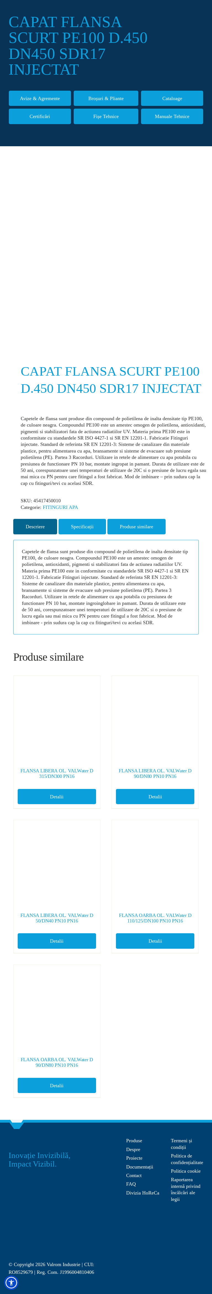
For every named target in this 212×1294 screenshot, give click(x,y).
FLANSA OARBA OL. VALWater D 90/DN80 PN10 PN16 (57, 1062)
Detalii (56, 796)
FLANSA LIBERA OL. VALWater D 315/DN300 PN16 (56, 773)
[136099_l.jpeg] (106, 256)
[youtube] (189, 1246)
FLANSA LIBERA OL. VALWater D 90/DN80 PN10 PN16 (155, 773)
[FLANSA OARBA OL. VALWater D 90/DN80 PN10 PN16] (57, 1008)
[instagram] (178, 1246)
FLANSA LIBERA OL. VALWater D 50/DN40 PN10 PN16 (56, 918)
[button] (11, 1282)
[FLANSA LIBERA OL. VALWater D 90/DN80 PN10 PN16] (155, 719)
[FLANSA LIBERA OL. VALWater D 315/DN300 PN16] (57, 719)
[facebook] (167, 1246)
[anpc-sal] (144, 1205)
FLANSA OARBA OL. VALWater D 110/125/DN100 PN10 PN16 (155, 918)
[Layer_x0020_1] (29, 1245)
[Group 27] (17, 1140)
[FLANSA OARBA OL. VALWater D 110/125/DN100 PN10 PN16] (155, 863)
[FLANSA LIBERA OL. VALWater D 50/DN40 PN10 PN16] (57, 863)
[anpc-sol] (187, 1219)
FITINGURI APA (60, 507)
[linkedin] (200, 1246)
